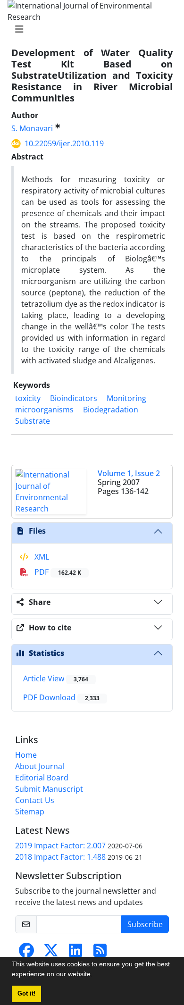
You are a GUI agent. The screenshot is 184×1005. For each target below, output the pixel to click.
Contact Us (34, 800)
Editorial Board (41, 777)
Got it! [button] (26, 993)
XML (41, 557)
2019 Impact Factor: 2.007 (60, 845)
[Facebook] (26, 953)
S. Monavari (32, 128)
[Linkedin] (75, 953)
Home (26, 755)
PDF (57, 572)
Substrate (32, 421)
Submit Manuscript (49, 789)
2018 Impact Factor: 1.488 (60, 857)
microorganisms (44, 409)
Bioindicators (73, 398)
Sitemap (29, 811)
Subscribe (145, 924)
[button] (95, 975)
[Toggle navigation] (89, 29)
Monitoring (126, 398)
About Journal (39, 766)
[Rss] (100, 953)
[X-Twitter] (51, 953)
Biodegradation (110, 409)
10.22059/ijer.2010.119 (64, 143)
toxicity (28, 398)
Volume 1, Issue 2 (129, 473)
